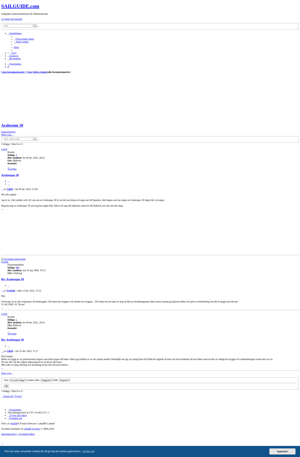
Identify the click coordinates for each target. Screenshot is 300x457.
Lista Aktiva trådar (37, 72)
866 (17, 267)
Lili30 (4, 149)
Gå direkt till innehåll (11, 19)
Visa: (6, 380)
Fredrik (4, 262)
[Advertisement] (95, 98)
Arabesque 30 (12, 125)
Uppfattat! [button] (282, 451)
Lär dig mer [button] (88, 451)
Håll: (56, 380)
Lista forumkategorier (13, 72)
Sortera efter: (33, 380)
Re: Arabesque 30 (12, 279)
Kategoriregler (8, 132)
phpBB (14, 423)
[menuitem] (24, 39)
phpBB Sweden (32, 428)
